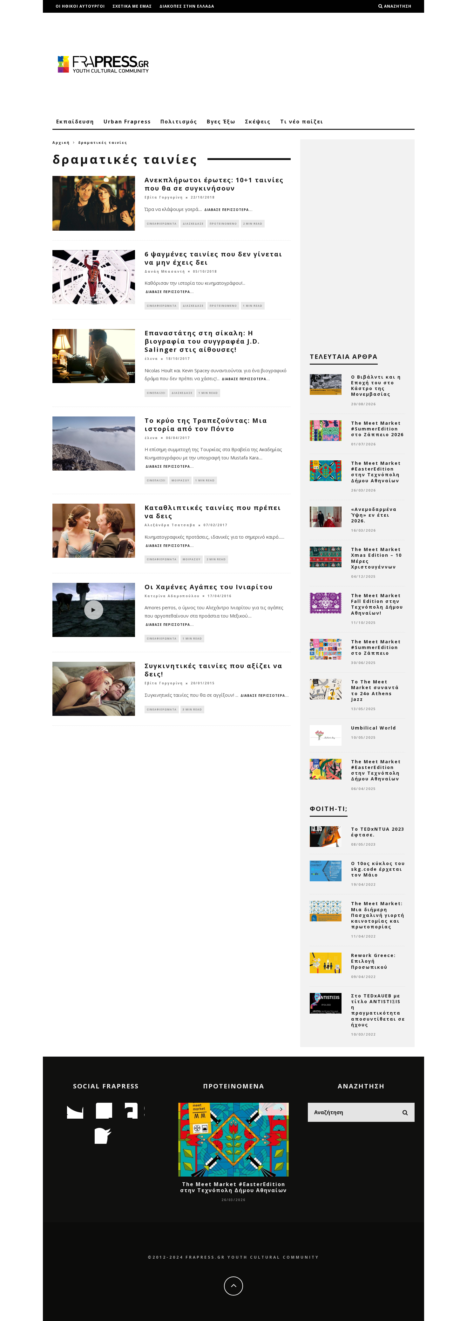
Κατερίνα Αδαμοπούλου (172, 596)
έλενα (151, 359)
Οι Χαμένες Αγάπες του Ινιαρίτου (209, 587)
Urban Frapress (127, 121)
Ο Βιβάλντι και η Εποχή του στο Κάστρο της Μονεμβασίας (376, 385)
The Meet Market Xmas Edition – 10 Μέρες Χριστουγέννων (376, 558)
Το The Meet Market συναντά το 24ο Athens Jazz (375, 690)
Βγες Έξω (221, 121)
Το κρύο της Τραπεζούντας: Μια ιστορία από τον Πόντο (206, 424)
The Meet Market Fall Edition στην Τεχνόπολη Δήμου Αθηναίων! (377, 604)
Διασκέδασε (193, 223)
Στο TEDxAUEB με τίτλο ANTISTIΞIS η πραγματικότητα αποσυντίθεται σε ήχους (378, 1010)
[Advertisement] (299, 63)
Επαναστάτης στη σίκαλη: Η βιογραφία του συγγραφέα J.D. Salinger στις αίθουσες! (202, 341)
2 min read (252, 223)
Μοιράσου (180, 480)
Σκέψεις (258, 121)
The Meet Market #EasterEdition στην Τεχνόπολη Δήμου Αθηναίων (376, 472)
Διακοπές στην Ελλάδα (186, 6)
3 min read (192, 709)
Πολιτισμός (178, 121)
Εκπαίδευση (75, 121)
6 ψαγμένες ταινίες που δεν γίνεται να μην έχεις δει (213, 258)
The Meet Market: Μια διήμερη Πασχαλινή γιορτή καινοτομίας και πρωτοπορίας (377, 915)
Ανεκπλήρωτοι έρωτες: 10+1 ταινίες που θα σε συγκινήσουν (214, 184)
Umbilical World (373, 728)
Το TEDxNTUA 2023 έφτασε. (377, 832)
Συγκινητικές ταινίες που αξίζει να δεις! (213, 669)
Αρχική (61, 142)
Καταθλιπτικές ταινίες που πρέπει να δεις (213, 511)
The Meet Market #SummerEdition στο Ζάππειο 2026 (377, 428)
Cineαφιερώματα (162, 223)
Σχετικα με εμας (132, 6)
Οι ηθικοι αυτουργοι (80, 6)
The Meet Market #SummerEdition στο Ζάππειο (376, 647)
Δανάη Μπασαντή (165, 271)
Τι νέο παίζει (301, 121)
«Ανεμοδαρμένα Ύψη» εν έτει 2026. (374, 515)
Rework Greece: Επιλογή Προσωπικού (373, 961)
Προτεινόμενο (223, 223)
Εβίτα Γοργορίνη (164, 197)
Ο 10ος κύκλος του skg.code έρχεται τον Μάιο (378, 869)
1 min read (252, 305)
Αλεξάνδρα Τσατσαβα (170, 525)
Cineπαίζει (156, 393)
